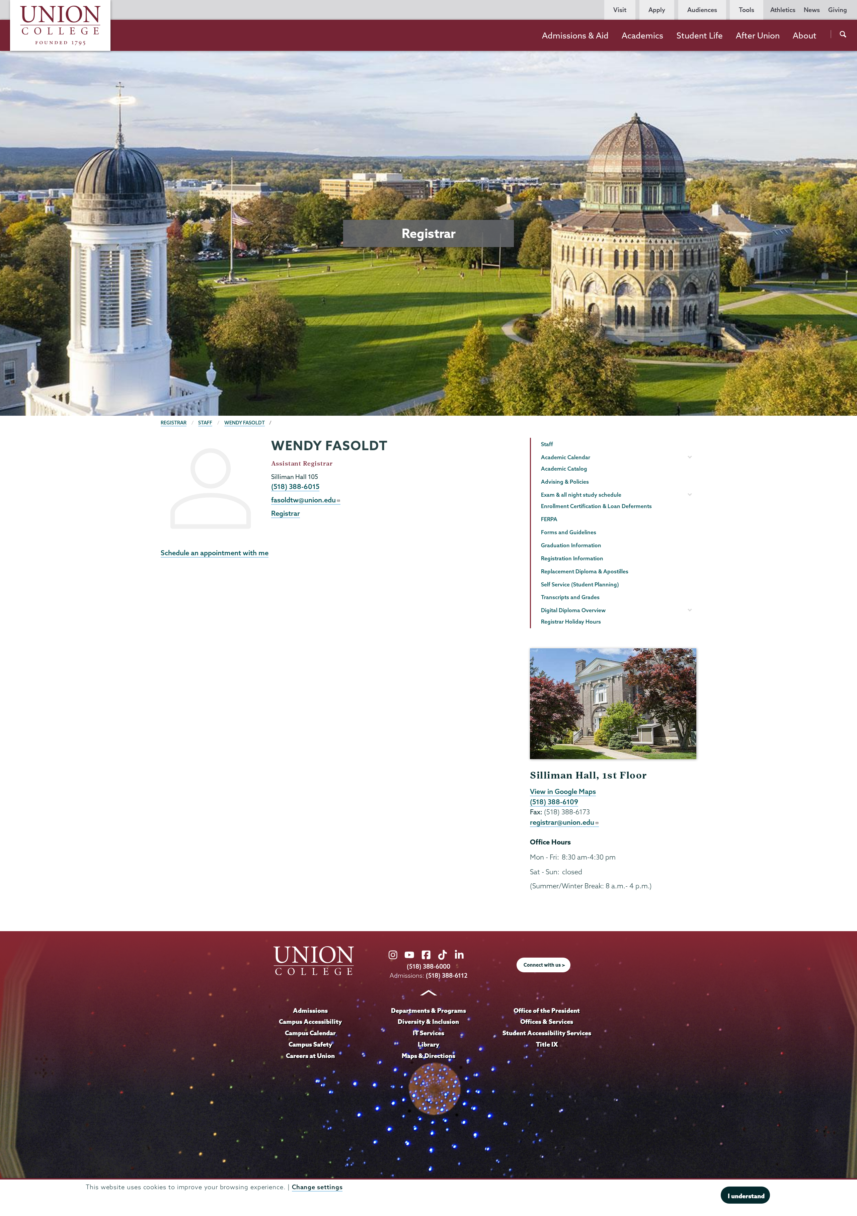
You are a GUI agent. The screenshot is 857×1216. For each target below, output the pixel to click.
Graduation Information (571, 545)
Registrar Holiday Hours (571, 621)
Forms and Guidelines (568, 532)
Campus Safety (310, 1044)
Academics (642, 35)
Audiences (702, 10)
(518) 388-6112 (447, 975)
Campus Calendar (310, 1033)
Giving (837, 10)
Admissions (310, 1010)
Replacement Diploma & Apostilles (584, 571)
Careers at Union (310, 1056)
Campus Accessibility (310, 1022)
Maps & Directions (428, 1056)
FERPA (549, 519)
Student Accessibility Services (546, 1033)
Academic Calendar (565, 457)
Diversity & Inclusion (428, 1022)
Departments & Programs (428, 1010)
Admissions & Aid (575, 35)
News (812, 10)
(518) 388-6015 (295, 486)
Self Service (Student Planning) (580, 584)
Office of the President (547, 1010)
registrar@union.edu (562, 822)
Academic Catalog (564, 468)
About (804, 35)
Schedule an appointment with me (214, 552)
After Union (758, 35)
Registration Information (572, 558)
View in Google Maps (563, 791)
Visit (619, 10)
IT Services (428, 1033)
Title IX (547, 1044)
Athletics (782, 10)
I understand (746, 1196)
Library (428, 1044)
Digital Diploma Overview (573, 610)
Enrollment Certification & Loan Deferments (596, 506)
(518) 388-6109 (554, 801)
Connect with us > (544, 965)
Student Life (700, 35)
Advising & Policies (565, 481)
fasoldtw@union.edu (303, 499)
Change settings (317, 1187)
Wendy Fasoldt (244, 423)
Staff (205, 423)
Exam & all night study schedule (581, 494)
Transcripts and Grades (570, 597)
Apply (656, 10)
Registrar (173, 423)
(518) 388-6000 (428, 966)
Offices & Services (546, 1022)
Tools (746, 10)
